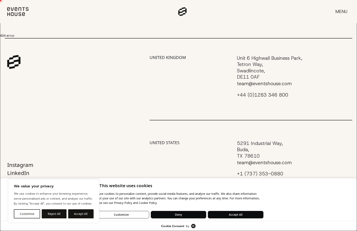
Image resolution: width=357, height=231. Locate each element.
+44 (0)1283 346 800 (262, 95)
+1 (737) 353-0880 (260, 174)
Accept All (81, 214)
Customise (27, 214)
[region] (53, 201)
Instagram (20, 165)
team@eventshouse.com (264, 83)
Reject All (54, 214)
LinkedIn (18, 173)
